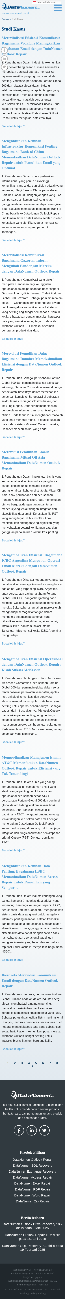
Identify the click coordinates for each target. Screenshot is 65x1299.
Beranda (5, 19)
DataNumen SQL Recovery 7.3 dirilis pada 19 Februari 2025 (32, 1247)
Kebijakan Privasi (22, 1269)
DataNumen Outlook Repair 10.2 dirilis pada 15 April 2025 (32, 1237)
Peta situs (43, 1284)
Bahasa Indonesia (45, 2)
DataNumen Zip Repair (32, 1201)
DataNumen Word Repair (32, 1195)
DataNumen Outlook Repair (33, 1159)
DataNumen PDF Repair (32, 1189)
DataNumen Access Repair (32, 1177)
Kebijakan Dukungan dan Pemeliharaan (28, 1280)
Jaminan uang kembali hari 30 (15, 12)
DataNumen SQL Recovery (32, 1165)
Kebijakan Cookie (43, 1269)
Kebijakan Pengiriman (22, 1273)
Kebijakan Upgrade (32, 1277)
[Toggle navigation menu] (58, 8)
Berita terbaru (32, 1217)
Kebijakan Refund (45, 1273)
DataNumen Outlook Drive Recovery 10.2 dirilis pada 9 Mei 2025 (32, 1226)
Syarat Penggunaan (26, 1284)
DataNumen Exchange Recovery (32, 1171)
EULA (53, 1280)
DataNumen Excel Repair (32, 1183)
